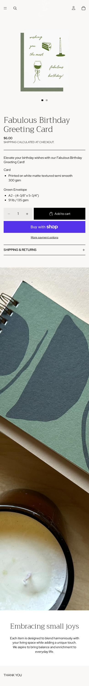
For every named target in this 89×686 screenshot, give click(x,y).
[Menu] (5, 8)
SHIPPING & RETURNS (20, 250)
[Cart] (84, 8)
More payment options (44, 237)
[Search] (15, 8)
